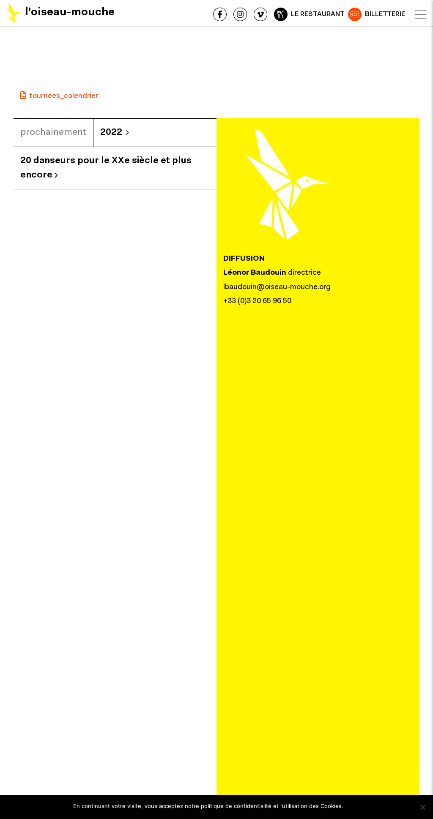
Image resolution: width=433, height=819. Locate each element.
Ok (353, 806)
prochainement (53, 132)
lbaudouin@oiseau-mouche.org (277, 287)
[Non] (422, 807)
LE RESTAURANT (318, 14)
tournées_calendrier (64, 96)
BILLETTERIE (385, 14)
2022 (111, 132)
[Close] (420, 14)
